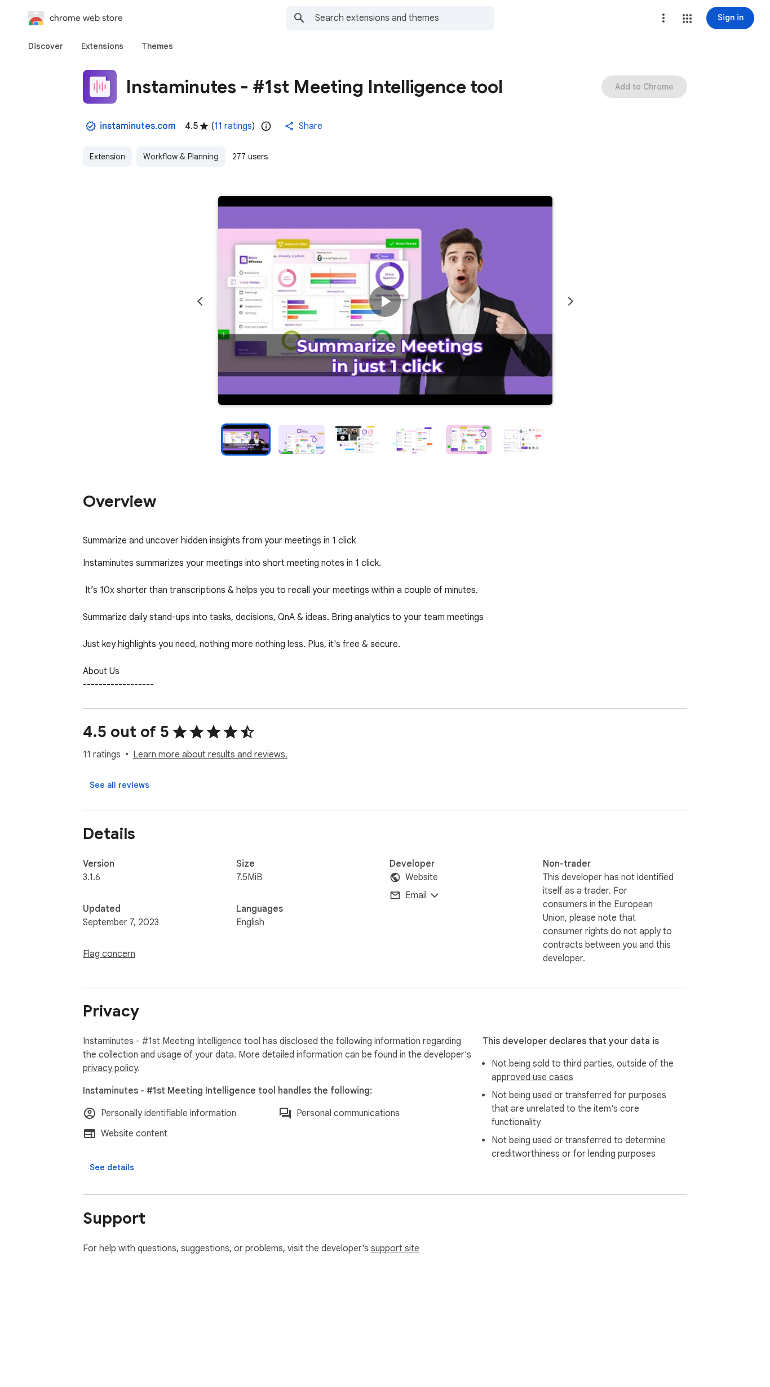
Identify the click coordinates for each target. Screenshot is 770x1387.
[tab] (45, 46)
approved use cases (532, 1077)
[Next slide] (570, 301)
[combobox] (404, 18)
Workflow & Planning (181, 156)
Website (421, 877)
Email (416, 895)
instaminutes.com (138, 126)
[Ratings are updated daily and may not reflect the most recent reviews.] (266, 126)
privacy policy (110, 1068)
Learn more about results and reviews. (210, 754)
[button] (687, 18)
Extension (107, 156)
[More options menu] (663, 18)
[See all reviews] (119, 785)
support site (395, 1248)
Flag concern (109, 954)
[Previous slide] (200, 301)
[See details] (112, 1167)
